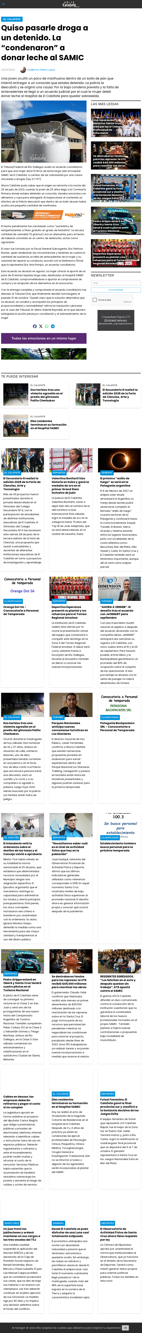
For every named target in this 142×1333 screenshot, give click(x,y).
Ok (125, 1328)
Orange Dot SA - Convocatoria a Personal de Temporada (21, 610)
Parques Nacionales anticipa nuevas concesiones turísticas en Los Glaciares (70, 728)
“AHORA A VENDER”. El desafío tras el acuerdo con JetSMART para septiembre (116, 612)
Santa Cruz (11, 1223)
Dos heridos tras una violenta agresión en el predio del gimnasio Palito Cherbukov (47, 395)
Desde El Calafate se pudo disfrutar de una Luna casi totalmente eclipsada (70, 1232)
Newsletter (102, 275)
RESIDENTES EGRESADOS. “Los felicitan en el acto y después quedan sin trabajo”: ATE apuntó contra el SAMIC (118, 984)
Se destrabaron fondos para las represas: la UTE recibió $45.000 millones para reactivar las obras (69, 982)
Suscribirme (116, 290)
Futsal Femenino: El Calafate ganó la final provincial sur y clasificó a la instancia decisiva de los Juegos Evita (119, 1107)
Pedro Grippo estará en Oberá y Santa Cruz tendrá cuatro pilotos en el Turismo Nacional (22, 985)
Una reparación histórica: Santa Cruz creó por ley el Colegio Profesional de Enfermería (107, 126)
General (107, 473)
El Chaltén (11, 837)
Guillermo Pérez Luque (41, 69)
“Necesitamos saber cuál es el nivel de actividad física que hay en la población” (70, 848)
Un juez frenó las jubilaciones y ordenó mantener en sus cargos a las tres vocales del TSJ (21, 1234)
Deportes (59, 473)
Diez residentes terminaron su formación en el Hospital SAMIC (49, 424)
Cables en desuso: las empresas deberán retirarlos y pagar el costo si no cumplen (21, 1102)
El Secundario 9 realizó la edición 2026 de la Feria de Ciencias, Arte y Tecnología (120, 395)
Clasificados (13, 601)
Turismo (106, 601)
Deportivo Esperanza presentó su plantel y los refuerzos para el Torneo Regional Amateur (69, 612)
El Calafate (11, 19)
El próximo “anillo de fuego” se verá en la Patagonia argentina (115, 481)
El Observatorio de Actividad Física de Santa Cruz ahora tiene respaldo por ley (118, 1234)
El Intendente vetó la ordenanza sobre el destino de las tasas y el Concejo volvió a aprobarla (22, 848)
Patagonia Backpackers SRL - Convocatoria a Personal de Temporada (117, 726)
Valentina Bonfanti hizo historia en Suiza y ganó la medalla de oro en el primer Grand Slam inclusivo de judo (70, 485)
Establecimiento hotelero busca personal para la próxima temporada (118, 846)
